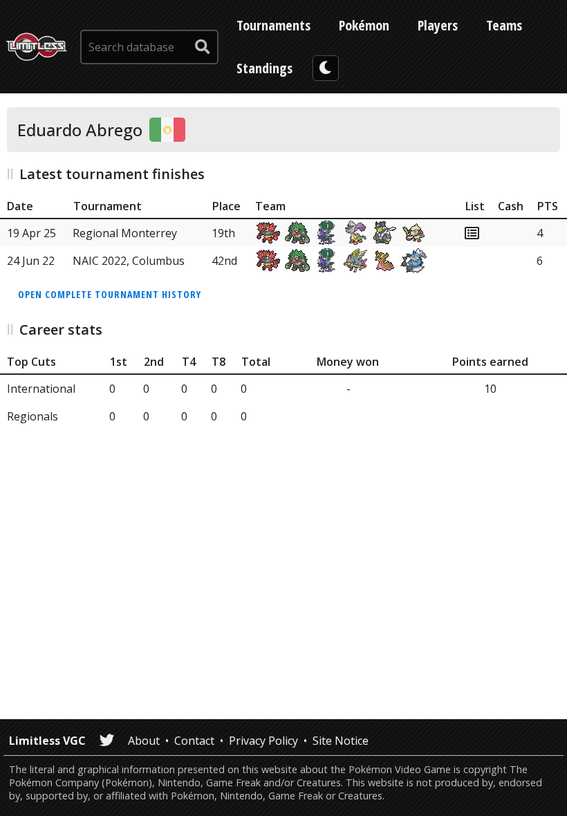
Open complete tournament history (109, 294)
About (144, 740)
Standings (264, 68)
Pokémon (364, 25)
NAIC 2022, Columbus (129, 260)
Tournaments (273, 25)
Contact (194, 740)
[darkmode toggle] (326, 68)
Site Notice (341, 740)
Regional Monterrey (125, 233)
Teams (504, 25)
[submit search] (202, 47)
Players (438, 25)
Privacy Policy (263, 740)
